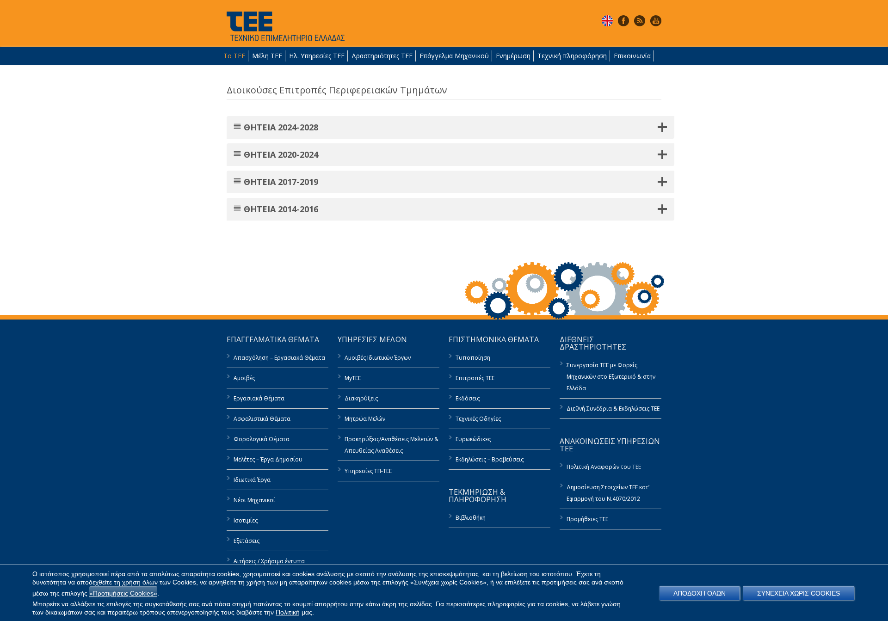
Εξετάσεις (246, 541)
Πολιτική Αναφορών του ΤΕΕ (604, 467)
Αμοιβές (244, 378)
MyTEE (353, 378)
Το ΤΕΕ (234, 55)
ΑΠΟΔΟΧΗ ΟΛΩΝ (699, 593)
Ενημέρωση (513, 55)
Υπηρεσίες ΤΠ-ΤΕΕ (368, 471)
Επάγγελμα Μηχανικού (454, 55)
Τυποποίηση (473, 358)
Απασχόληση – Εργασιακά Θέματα (279, 358)
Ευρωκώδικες (473, 439)
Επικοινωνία (632, 55)
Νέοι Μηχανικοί (254, 500)
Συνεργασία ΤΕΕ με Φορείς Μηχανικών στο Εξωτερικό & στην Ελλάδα (611, 376)
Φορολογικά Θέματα (262, 439)
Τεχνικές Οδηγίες (478, 419)
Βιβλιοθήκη (471, 518)
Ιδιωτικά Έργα (252, 480)
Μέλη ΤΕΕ (267, 55)
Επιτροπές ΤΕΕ (475, 378)
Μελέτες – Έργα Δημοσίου (268, 459)
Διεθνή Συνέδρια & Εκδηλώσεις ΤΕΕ (613, 408)
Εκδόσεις (468, 398)
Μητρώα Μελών (365, 419)
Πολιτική (288, 612)
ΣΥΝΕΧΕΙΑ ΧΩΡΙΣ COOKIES (798, 593)
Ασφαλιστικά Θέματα (262, 419)
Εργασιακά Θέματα (259, 398)
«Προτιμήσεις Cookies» (123, 593)
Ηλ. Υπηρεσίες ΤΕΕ (317, 55)
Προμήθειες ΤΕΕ (587, 519)
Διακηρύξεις (361, 398)
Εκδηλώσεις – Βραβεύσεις (490, 459)
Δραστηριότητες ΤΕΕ (382, 55)
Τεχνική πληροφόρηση (572, 55)
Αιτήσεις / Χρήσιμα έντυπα (269, 561)
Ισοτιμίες (246, 520)
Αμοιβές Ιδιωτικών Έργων (378, 358)
